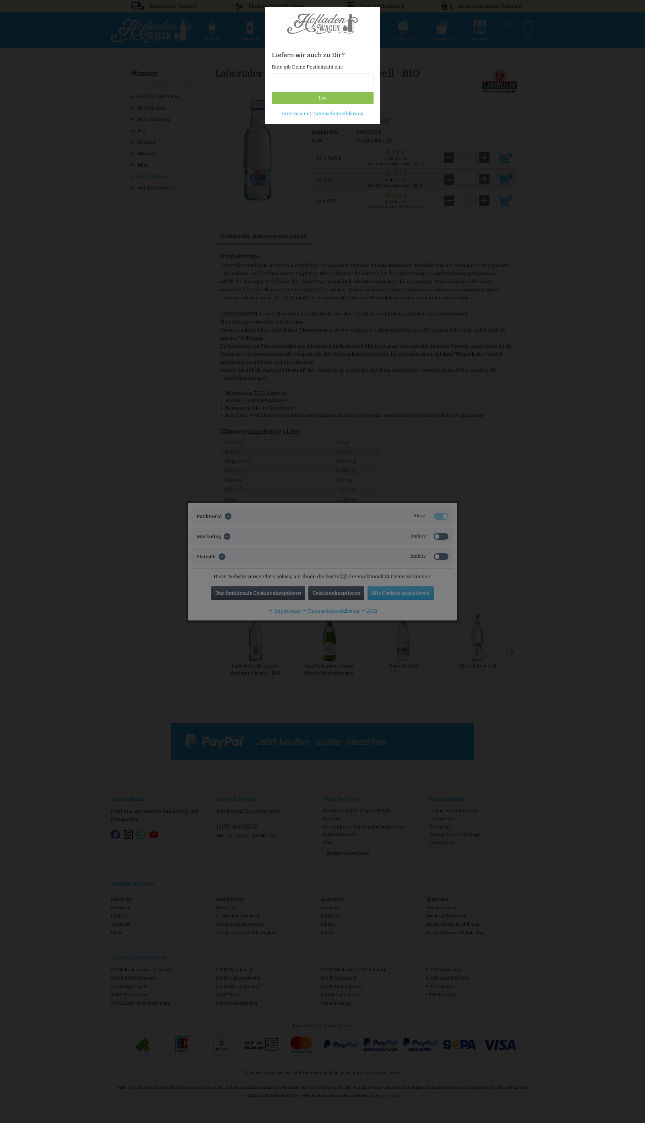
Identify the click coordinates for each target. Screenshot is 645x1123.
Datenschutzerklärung (337, 113)
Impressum (295, 113)
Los (322, 97)
